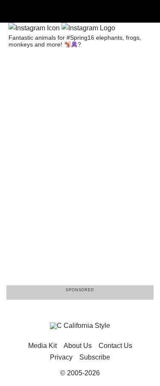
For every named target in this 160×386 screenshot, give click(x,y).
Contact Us (115, 345)
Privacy (61, 357)
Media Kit (42, 345)
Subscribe (94, 357)
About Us (78, 345)
